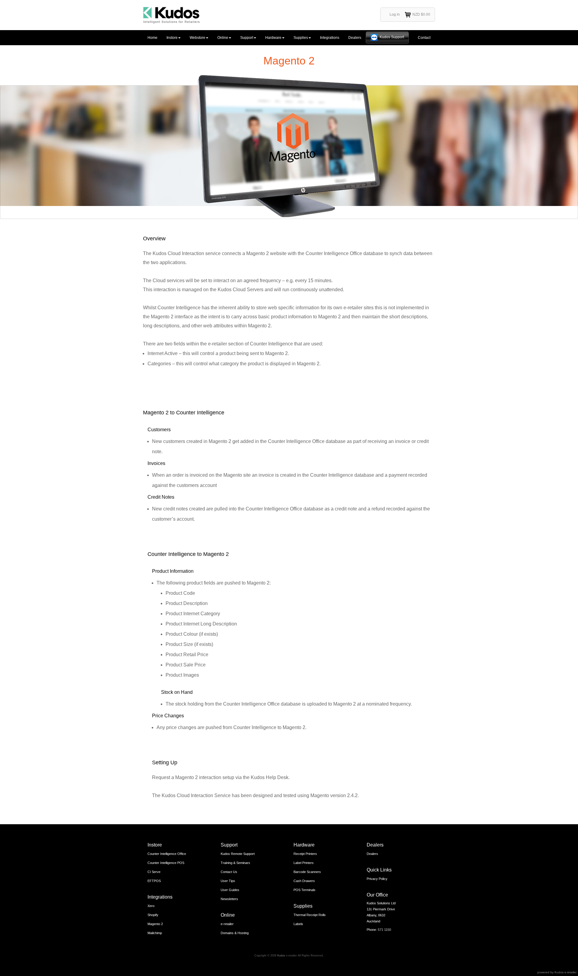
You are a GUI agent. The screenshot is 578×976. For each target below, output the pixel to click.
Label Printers (304, 863)
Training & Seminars (235, 863)
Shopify (153, 915)
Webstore (197, 38)
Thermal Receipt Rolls (310, 915)
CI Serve (154, 872)
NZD (421, 14)
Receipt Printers (305, 854)
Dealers (354, 38)
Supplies (301, 38)
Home (152, 38)
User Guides (230, 890)
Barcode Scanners (307, 872)
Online (222, 38)
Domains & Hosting (235, 933)
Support (246, 38)
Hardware (273, 38)
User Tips (228, 881)
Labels (298, 924)
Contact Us (229, 872)
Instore (172, 38)
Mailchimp (155, 933)
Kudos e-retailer (565, 972)
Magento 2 (155, 924)
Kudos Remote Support (238, 854)
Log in (395, 14)
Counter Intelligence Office (167, 854)
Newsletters (229, 899)
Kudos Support (392, 37)
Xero (151, 906)
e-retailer (227, 924)
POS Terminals (304, 890)
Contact (424, 38)
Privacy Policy (377, 879)
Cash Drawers (304, 881)
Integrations (329, 38)
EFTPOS (154, 881)
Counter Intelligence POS (166, 863)
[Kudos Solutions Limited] (171, 15)
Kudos (281, 955)
